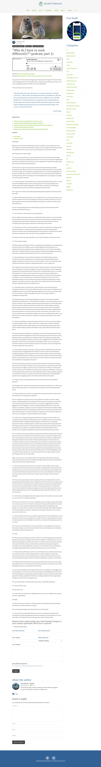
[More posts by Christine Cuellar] (13, 42)
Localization (69, 143)
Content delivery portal (72, 77)
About (62, 10)
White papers (69, 189)
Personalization (70, 152)
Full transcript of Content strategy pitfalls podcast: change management (33, 125)
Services (34, 10)
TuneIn (47, 76)
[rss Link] (54, 758)
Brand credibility (70, 52)
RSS (51, 76)
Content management (71, 87)
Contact (70, 10)
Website (14, 735)
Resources (48, 10)
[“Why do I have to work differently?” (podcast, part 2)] (37, 28)
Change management (18, 46)
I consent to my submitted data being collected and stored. (28, 666)
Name (14, 723)
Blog (40, 10)
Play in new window (22, 73)
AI (67, 49)
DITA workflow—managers (73, 105)
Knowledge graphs (71, 130)
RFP (67, 165)
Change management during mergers (24, 127)
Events (56, 10)
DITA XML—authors (71, 108)
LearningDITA (69, 136)
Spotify (29, 76)
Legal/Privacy (62, 760)
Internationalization (71, 127)
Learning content (70, 133)
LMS (67, 140)
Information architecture (72, 124)
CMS (67, 71)
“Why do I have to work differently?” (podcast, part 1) (28, 121)
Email (42, 76)
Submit (16, 671)
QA (67, 158)
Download (31, 73)
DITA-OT (68, 112)
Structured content (38, 46)
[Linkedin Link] (47, 758)
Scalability (68, 168)
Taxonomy (68, 177)
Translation (69, 183)
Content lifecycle (70, 84)
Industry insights (70, 121)
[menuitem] (28, 10)
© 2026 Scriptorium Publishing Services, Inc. (44, 760)
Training (68, 180)
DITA (67, 99)
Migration (68, 149)
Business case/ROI (70, 55)
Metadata (68, 146)
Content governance (71, 80)
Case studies (69, 62)
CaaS (67, 59)
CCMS (68, 65)
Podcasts (28, 46)
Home (27, 10)
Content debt (69, 74)
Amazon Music (36, 76)
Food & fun (69, 115)
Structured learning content (73, 174)
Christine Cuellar (20, 41)
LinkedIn (33, 685)
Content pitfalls (70, 90)
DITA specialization (71, 102)
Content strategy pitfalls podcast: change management (28, 123)
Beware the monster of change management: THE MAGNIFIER (31, 129)
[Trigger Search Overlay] (75, 10)
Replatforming (70, 161)
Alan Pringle (17, 136)
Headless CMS (69, 118)
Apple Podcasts (22, 76)
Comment (15, 705)
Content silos (69, 96)
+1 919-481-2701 (56, 760)
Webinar (68, 186)
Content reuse (69, 93)
